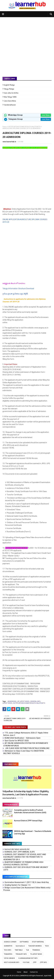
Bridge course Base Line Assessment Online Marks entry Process (26, 889)
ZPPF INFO (43, 962)
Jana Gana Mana (10, 101)
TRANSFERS (8, 954)
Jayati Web (47, 976)
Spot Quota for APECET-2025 (17, 741)
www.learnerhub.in (9, 142)
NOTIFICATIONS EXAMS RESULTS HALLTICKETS (24, 127)
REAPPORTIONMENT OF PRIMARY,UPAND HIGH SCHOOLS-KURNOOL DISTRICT (23, 863)
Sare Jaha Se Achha (11, 93)
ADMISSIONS (12, 701)
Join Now (46, 115)
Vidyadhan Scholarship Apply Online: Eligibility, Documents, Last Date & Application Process (26, 793)
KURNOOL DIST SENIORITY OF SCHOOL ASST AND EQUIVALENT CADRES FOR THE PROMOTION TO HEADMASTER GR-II (24, 857)
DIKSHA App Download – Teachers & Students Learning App (32, 832)
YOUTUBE (26, 962)
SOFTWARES (24, 942)
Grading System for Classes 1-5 (17, 885)
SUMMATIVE (8, 946)
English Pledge (9, 85)
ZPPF (34, 962)
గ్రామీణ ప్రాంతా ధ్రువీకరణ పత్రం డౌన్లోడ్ (15, 294)
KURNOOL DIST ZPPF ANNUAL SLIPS (20, 852)
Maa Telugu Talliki (10, 97)
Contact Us (34, 972)
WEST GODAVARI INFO (11, 962)
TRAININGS (36, 950)
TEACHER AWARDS (35, 946)
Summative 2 (20, 946)
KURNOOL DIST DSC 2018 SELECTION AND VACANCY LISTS (25, 868)
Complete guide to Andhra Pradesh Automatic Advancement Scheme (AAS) (30, 811)
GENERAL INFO (35, 701)
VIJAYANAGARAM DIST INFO (28, 958)
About (25, 972)
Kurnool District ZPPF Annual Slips (28, 821)
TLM (27, 950)
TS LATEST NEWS (36, 954)
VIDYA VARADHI (9, 958)
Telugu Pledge (9, 89)
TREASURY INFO (21, 954)
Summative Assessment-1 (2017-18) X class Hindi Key (27, 882)
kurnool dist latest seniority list (17, 849)
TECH (47, 946)
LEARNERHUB (24, 976)
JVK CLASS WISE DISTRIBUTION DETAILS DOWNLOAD (27, 748)
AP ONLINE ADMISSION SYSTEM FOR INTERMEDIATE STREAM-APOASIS (25, 744)
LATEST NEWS (7, 703)
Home (5, 127)
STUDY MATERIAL (38, 942)
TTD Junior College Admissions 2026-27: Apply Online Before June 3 (25, 734)
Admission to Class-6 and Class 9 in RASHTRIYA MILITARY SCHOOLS (23, 752)
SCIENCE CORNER (10, 942)
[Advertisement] (27, 45)
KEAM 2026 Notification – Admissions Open (22, 738)
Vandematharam (10, 105)
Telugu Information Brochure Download (18, 289)
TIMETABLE (19, 950)
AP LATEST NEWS (23, 701)
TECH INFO (7, 950)
